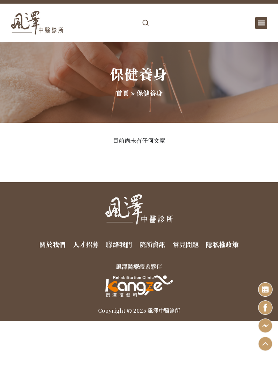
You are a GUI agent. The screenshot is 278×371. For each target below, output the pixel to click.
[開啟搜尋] (145, 22)
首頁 (122, 92)
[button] (261, 23)
